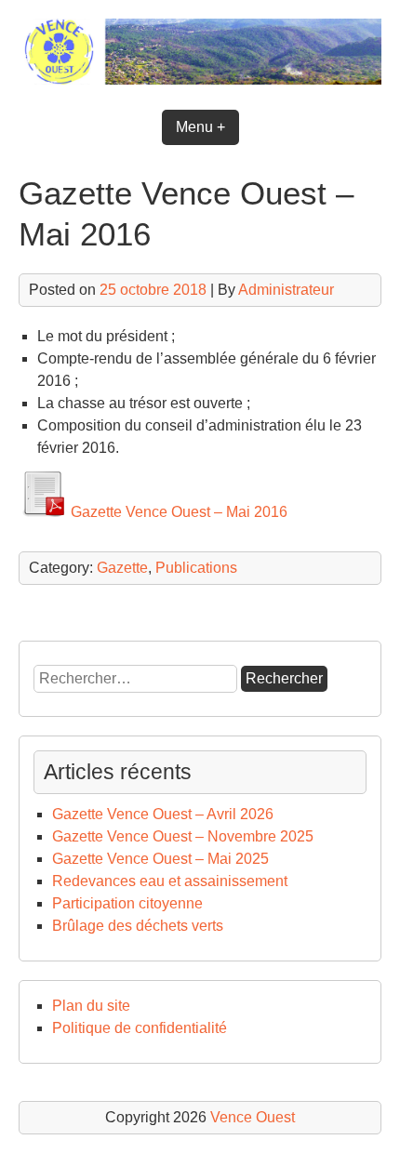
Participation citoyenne (127, 903)
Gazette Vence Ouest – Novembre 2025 (182, 836)
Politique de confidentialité (139, 1028)
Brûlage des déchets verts (137, 926)
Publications (196, 568)
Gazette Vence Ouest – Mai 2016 (177, 512)
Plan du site (91, 1006)
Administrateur (286, 290)
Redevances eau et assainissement (169, 881)
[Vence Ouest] (200, 79)
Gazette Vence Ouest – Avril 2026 (162, 814)
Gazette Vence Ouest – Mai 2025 (160, 859)
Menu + (200, 127)
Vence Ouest (252, 1117)
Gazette (122, 568)
